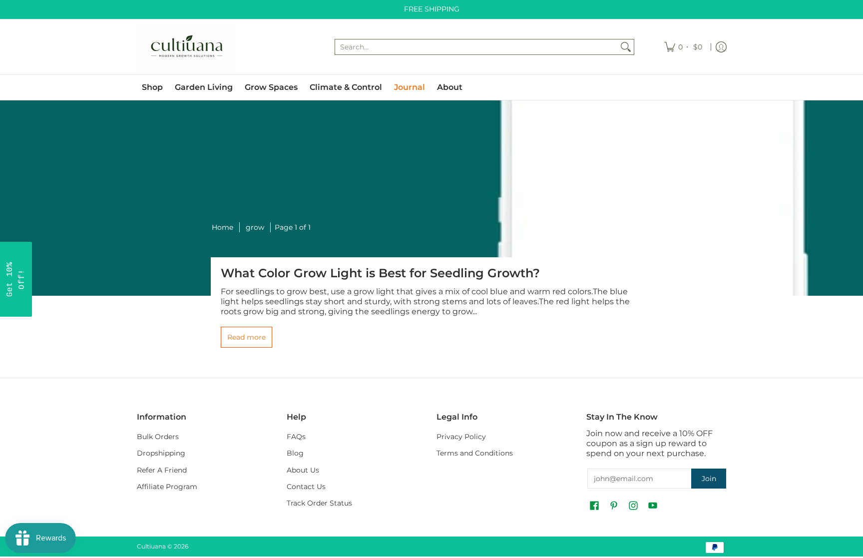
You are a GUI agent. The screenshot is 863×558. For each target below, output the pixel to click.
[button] (594, 506)
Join (709, 478)
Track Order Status (319, 503)
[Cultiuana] (187, 47)
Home (222, 227)
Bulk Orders (158, 436)
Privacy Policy (461, 436)
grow (255, 227)
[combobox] (476, 46)
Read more (246, 337)
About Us (303, 470)
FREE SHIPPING (431, 8)
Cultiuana (151, 546)
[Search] (626, 46)
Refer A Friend (162, 470)
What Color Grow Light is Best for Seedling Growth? (380, 273)
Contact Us (306, 486)
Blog (295, 453)
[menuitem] (684, 46)
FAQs (296, 436)
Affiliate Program (167, 486)
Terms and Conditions (474, 453)
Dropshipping (161, 453)
